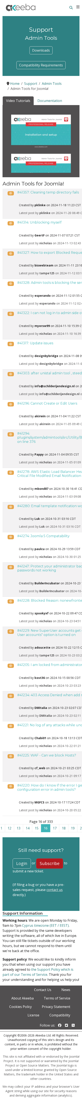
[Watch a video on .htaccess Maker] (41, 170)
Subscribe (50, 863)
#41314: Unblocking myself (39, 222)
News (65, 989)
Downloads (41, 50)
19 (73, 828)
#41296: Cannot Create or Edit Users (47, 403)
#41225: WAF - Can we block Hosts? (46, 755)
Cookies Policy (20, 1006)
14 (27, 828)
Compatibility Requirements (41, 65)
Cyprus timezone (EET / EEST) (45, 925)
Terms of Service (57, 998)
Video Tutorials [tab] (18, 100)
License (33, 1015)
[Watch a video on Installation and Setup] (41, 131)
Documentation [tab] (49, 100)
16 (46, 828)
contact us (54, 889)
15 (36, 828)
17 (55, 828)
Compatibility (59, 1015)
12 (9, 828)
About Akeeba (22, 998)
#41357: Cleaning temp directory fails (48, 192)
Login (21, 863)
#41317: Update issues (35, 343)
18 (64, 828)
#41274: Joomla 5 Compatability (43, 536)
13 (18, 828)
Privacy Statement (56, 1006)
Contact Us (42, 989)
